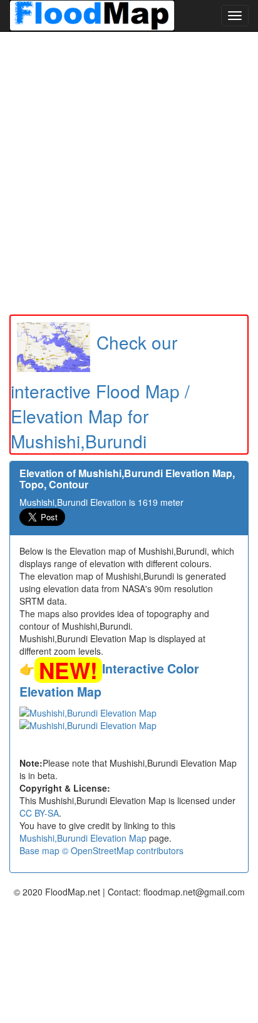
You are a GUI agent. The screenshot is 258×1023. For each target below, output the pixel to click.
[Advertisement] (129, 173)
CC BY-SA (39, 813)
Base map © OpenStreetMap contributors (101, 850)
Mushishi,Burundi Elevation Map (83, 838)
